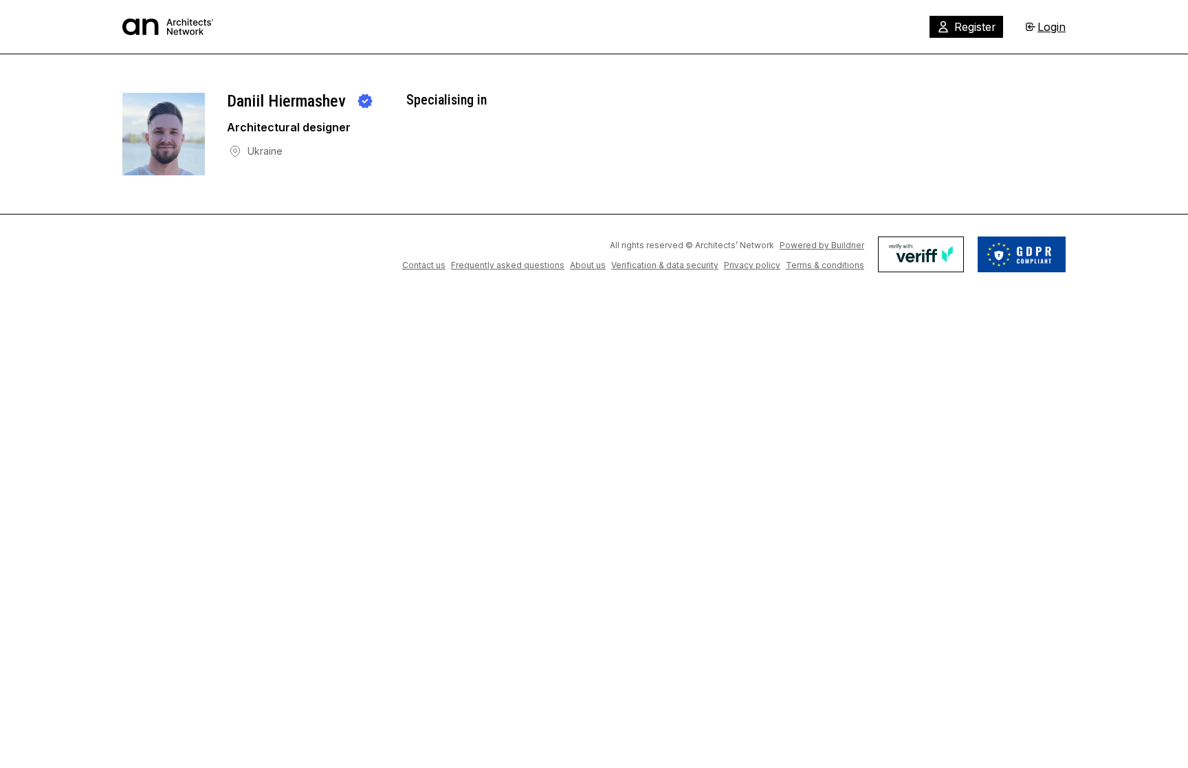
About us (588, 265)
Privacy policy (752, 265)
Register (975, 27)
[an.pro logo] (167, 27)
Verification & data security (664, 265)
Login (1051, 27)
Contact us (424, 265)
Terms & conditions (825, 265)
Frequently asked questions (507, 265)
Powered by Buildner (822, 245)
